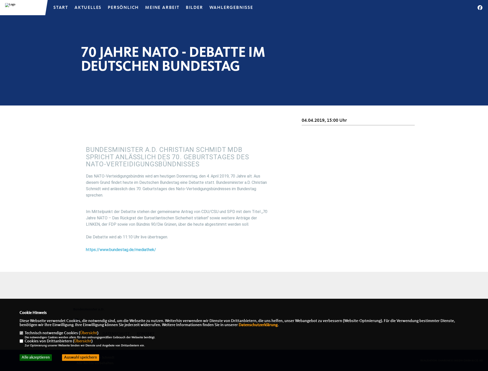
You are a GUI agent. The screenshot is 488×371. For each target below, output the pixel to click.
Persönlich (123, 7)
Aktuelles (87, 7)
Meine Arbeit (162, 7)
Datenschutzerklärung (258, 325)
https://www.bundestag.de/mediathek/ (121, 249)
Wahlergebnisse (231, 7)
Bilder (194, 7)
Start (60, 7)
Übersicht (88, 333)
